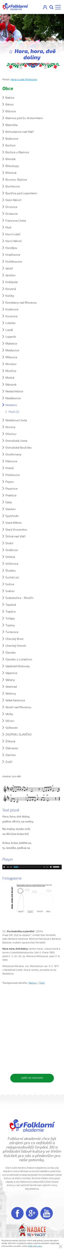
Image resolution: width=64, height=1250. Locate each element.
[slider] (57, 867)
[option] (32, 898)
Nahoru (33, 983)
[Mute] (51, 867)
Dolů (42, 983)
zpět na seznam (32, 1078)
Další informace (35, 1246)
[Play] (4, 867)
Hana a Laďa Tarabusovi (24, 79)
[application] (32, 867)
